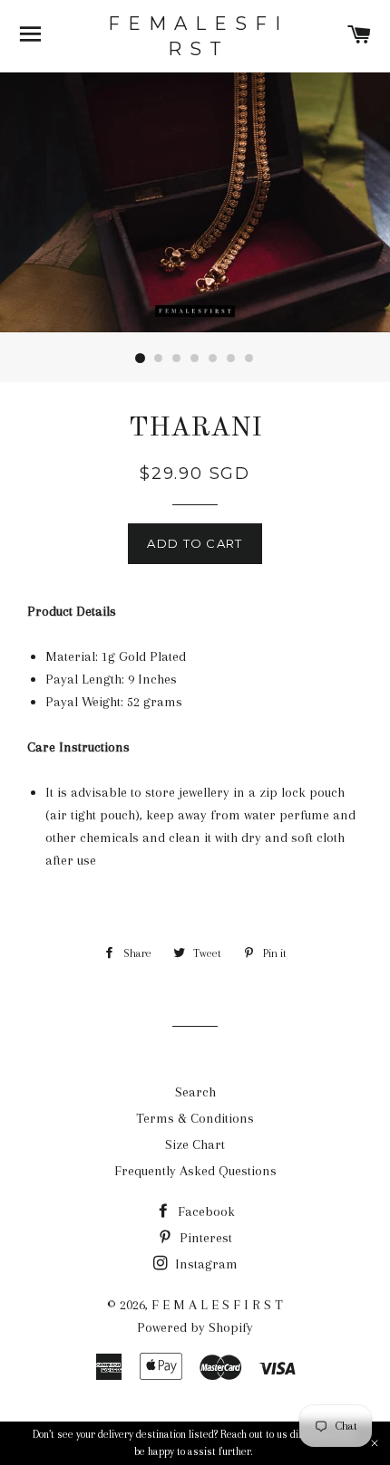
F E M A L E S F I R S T (195, 36)
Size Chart (195, 1144)
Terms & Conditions (195, 1118)
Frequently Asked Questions (195, 1171)
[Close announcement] (374, 1443)
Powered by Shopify (195, 1327)
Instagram (204, 1264)
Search (195, 1092)
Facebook (204, 1211)
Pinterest (204, 1238)
